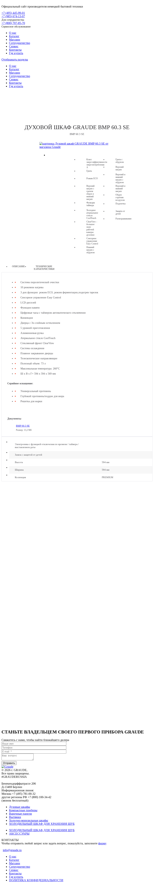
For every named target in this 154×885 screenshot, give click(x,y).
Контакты (15, 49)
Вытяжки (15, 817)
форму (102, 843)
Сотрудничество (19, 43)
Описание (18, 266)
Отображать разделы (15, 59)
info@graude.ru (12, 850)
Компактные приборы (23, 810)
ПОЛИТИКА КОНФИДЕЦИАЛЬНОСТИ (36, 880)
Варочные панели (20, 813)
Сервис (13, 46)
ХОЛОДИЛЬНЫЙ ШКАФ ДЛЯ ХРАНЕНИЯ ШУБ (42, 823)
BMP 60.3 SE (23, 425)
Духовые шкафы (77, 103)
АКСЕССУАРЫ (19, 833)
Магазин (14, 39)
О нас (12, 32)
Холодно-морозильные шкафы (28, 820)
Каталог (14, 36)
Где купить (16, 53)
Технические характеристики (44, 267)
